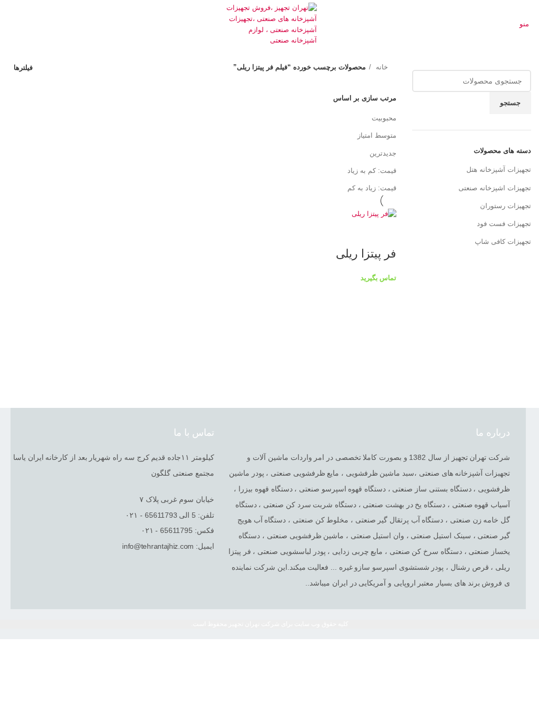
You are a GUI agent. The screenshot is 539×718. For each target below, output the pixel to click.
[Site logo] (270, 24)
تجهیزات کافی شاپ (503, 241)
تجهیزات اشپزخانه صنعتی (494, 188)
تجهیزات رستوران (505, 206)
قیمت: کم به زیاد (371, 171)
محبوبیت (384, 118)
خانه (381, 67)
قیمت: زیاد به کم (371, 188)
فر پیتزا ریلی (366, 253)
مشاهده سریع (383, 233)
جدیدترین (383, 153)
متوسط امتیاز (376, 135)
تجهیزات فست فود (504, 224)
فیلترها (23, 67)
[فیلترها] (526, 652)
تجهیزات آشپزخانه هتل (498, 169)
